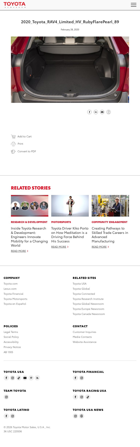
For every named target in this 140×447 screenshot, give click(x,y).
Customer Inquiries (84, 332)
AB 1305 (8, 352)
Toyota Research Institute (88, 299)
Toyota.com (11, 283)
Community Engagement (110, 222)
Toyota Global (81, 288)
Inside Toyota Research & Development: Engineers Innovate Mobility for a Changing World (29, 236)
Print (20, 143)
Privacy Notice (12, 347)
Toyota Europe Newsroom (88, 309)
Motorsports (61, 222)
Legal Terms (11, 332)
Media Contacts (82, 337)
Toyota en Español (15, 303)
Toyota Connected (84, 293)
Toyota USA (79, 283)
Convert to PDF (27, 151)
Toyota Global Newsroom (88, 303)
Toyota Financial (13, 293)
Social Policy (11, 337)
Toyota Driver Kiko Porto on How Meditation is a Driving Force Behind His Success (69, 234)
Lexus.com (10, 288)
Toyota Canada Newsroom (89, 314)
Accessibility (11, 342)
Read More (18, 251)
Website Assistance (84, 342)
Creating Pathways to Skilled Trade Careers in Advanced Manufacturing (110, 234)
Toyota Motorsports (15, 299)
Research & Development (29, 222)
